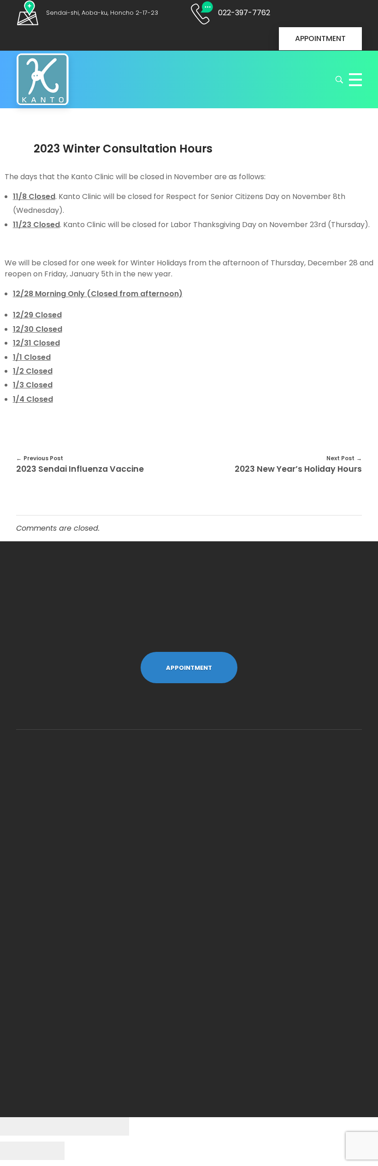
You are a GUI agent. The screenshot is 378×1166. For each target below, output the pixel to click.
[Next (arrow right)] (48, 1151)
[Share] (48, 1126)
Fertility (53, 855)
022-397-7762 (67, 1010)
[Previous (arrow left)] (16, 1151)
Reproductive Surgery (82, 875)
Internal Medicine (73, 816)
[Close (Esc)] (16, 1126)
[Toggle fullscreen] (81, 1126)
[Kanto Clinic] (42, 79)
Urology (54, 836)
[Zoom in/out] (113, 1126)
